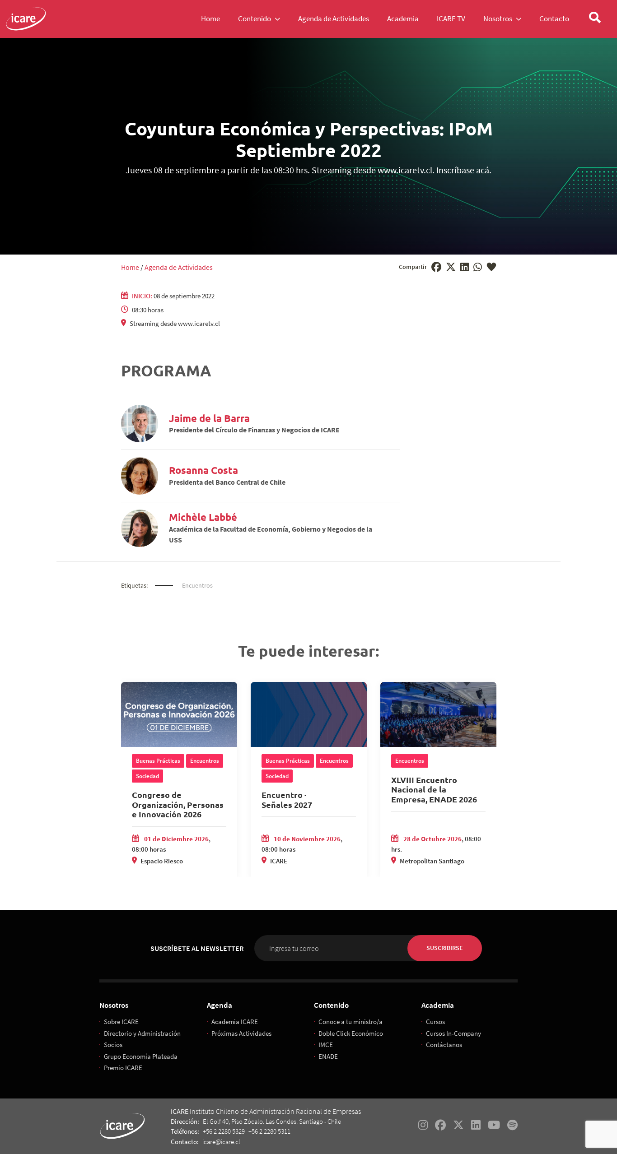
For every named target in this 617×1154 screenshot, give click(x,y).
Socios (113, 1044)
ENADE (328, 1056)
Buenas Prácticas (158, 761)
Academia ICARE (234, 1021)
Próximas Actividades (241, 1033)
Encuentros (197, 585)
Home (130, 267)
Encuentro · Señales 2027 (287, 799)
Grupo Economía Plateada (141, 1056)
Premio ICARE (123, 1067)
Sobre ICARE (121, 1021)
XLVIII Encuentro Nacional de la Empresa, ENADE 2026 (434, 789)
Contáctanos (444, 1044)
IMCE (325, 1044)
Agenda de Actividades (179, 267)
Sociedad (147, 776)
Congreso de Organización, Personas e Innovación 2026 (178, 804)
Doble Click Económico (350, 1033)
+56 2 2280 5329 (224, 1131)
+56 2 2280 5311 (269, 1131)
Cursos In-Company (453, 1033)
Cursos (435, 1021)
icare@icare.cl (221, 1141)
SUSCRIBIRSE (444, 948)
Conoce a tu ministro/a (350, 1021)
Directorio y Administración (142, 1033)
